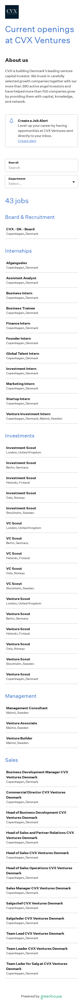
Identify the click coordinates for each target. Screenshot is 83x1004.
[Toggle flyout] (73, 182)
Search (14, 162)
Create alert (27, 141)
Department (17, 179)
